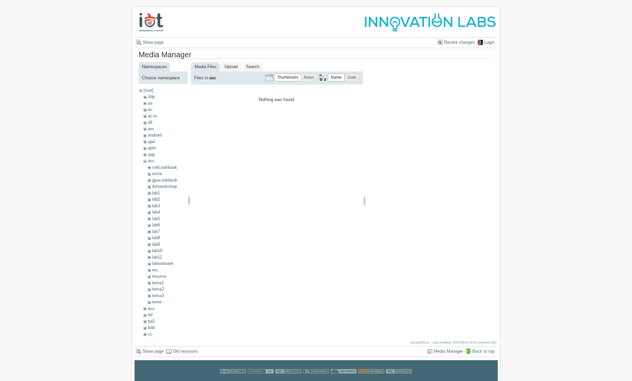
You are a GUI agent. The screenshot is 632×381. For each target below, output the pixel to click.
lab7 (156, 231)
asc (151, 160)
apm (152, 147)
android (155, 135)
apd (151, 141)
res (155, 269)
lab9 (156, 244)
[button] (287, 77)
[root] (148, 90)
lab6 (156, 224)
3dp (151, 96)
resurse (159, 276)
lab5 (156, 218)
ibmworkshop (164, 186)
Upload (231, 66)
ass (151, 308)
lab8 (156, 237)
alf (150, 122)
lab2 (156, 199)
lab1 (156, 192)
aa (150, 103)
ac (150, 109)
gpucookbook (164, 180)
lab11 (157, 257)
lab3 (156, 205)
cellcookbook (164, 167)
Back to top (483, 351)
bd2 (151, 321)
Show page (153, 42)
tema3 (158, 295)
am (151, 128)
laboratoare (162, 263)
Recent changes (459, 42)
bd (150, 314)
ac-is (152, 116)
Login (489, 42)
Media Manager (448, 351)
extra (157, 173)
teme (157, 301)
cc (150, 334)
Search (252, 66)
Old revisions (185, 351)
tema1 (158, 282)
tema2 (158, 289)
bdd (151, 327)
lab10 (157, 250)
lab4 (156, 212)
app (151, 154)
